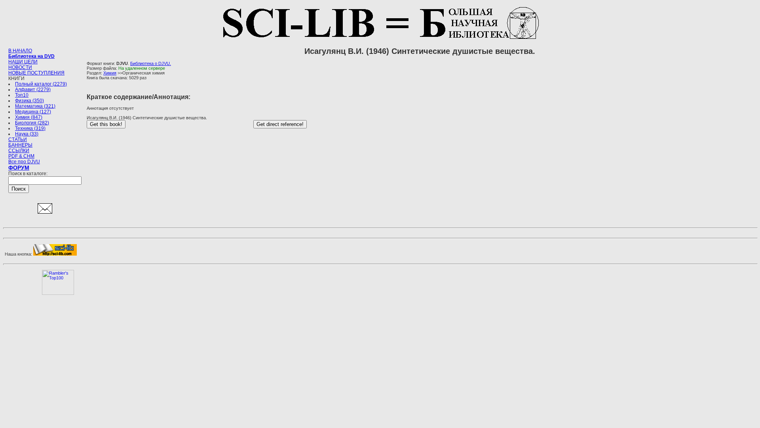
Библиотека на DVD (31, 56)
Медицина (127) (33, 112)
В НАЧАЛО (20, 51)
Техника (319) (30, 128)
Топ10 (21, 95)
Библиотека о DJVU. (150, 63)
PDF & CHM (21, 156)
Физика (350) (29, 100)
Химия (109, 73)
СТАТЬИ (17, 139)
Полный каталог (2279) (41, 84)
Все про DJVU (24, 161)
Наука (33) (26, 134)
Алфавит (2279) (33, 89)
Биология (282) (32, 123)
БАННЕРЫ (20, 145)
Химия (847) (28, 117)
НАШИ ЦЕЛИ (23, 62)
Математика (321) (35, 106)
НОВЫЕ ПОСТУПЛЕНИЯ (36, 73)
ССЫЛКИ (18, 150)
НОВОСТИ (20, 67)
